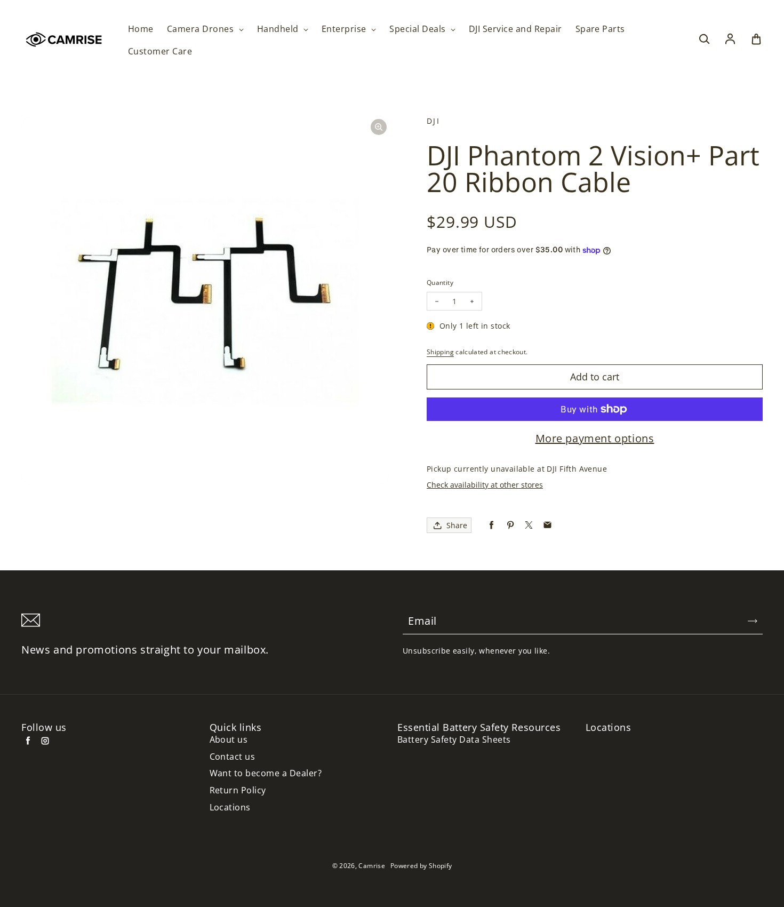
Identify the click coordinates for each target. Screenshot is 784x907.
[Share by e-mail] (547, 525)
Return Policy (238, 790)
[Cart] (756, 39)
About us (229, 739)
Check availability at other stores (485, 485)
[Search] (704, 39)
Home (141, 29)
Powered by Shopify (421, 865)
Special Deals (418, 29)
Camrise (371, 865)
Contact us (232, 756)
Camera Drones (201, 29)
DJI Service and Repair (515, 29)
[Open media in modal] (379, 127)
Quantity (440, 282)
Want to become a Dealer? (266, 773)
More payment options (594, 438)
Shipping (440, 351)
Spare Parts (600, 29)
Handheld (279, 29)
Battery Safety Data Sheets (453, 739)
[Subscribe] (752, 621)
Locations (230, 807)
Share (456, 525)
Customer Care (160, 51)
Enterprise (345, 29)
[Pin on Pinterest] (510, 525)
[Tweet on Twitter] (528, 525)
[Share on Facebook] (491, 525)
